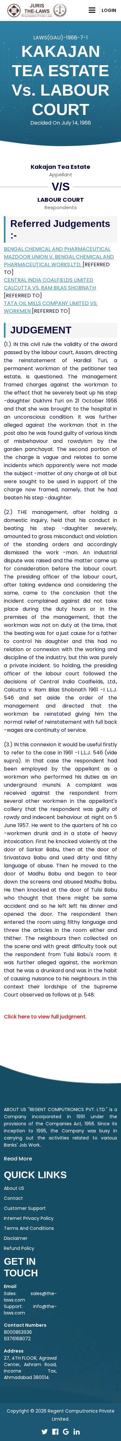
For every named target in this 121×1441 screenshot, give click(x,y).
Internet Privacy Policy (29, 1218)
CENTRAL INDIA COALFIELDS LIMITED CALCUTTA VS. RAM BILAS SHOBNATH (50, 283)
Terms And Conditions (29, 1228)
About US (14, 1188)
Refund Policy (19, 1248)
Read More (18, 1158)
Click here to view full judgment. (45, 1016)
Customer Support (25, 1208)
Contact (13, 1198)
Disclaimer (15, 1238)
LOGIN (109, 10)
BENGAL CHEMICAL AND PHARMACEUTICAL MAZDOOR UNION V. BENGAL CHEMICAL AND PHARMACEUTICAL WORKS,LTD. (59, 256)
